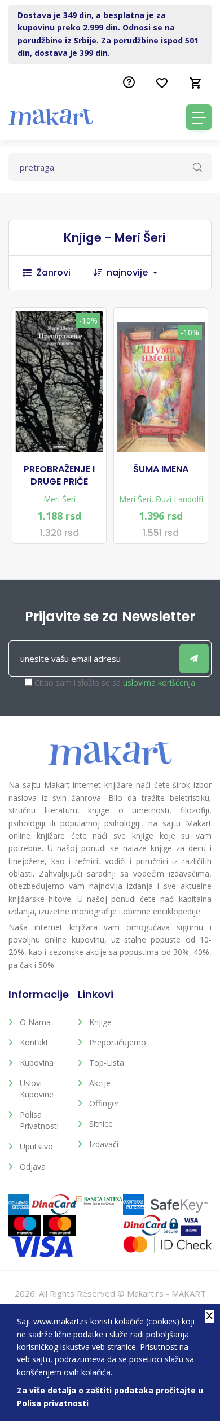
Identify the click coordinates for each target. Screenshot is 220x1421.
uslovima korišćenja (159, 682)
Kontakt (34, 1042)
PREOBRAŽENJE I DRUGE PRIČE (59, 475)
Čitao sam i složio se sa (114, 682)
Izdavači (103, 1144)
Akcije (100, 1083)
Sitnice (101, 1123)
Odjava (33, 1166)
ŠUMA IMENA (160, 469)
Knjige (100, 1022)
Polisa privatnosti (39, 1120)
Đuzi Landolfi (179, 499)
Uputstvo (36, 1146)
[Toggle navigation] (199, 117)
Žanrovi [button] (54, 272)
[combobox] (138, 273)
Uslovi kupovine (37, 1089)
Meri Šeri (59, 499)
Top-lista (106, 1062)
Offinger (104, 1103)
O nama (35, 1022)
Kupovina (37, 1062)
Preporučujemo (115, 1042)
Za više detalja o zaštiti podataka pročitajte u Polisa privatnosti (110, 1396)
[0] (196, 83)
